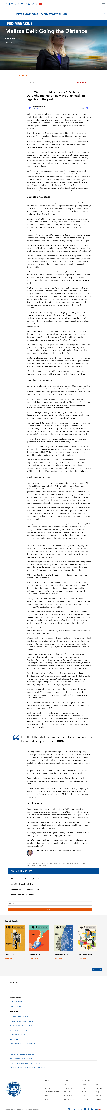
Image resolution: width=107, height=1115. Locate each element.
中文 (97, 1085)
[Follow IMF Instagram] (15, 4)
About (46, 1081)
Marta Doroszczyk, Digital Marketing (23, 1059)
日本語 (97, 1092)
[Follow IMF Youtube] (22, 4)
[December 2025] (63, 937)
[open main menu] (103, 4)
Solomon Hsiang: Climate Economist (25, 889)
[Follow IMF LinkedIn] (12, 4)
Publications (68, 1088)
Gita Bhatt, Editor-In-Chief (19, 1017)
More (95, 969)
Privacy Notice (86, 1081)
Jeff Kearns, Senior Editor (19, 1030)
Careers (84, 1088)
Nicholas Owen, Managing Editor (21, 1021)
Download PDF (83, 82)
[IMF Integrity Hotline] (33, 4)
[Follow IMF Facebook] (9, 4)
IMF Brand (85, 1099)
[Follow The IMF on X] (6, 4)
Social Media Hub (69, 1092)
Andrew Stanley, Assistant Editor (21, 1039)
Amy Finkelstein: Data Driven (22, 884)
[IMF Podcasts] (89, 1109)
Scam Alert (85, 1096)
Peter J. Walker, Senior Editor (20, 1035)
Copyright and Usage (70, 1099)
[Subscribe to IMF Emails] (29, 4)
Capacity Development (52, 1092)
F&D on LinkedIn (15, 1006)
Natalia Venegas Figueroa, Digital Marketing (25, 1063)
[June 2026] (15, 937)
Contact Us (14, 992)
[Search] (103, 12)
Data (65, 1085)
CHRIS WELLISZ (12, 38)
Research (48, 1085)
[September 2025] (87, 937)
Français (99, 1088)
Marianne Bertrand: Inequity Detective (25, 878)
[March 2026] (39, 937)
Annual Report (68, 1096)
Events (47, 1099)
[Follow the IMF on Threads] (19, 4)
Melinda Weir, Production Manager (22, 1054)
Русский (98, 1096)
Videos (66, 1081)
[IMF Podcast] (26, 4)
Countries (48, 1088)
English (21, 75)
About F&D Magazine (17, 987)
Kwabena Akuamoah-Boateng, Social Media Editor (27, 1068)
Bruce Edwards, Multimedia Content (22, 1044)
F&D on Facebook (16, 1002)
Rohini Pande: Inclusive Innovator (24, 894)
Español (98, 1099)
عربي (97, 1081)
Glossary (85, 1092)
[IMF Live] (38, 3)
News (46, 1096)
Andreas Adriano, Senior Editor (21, 1026)
